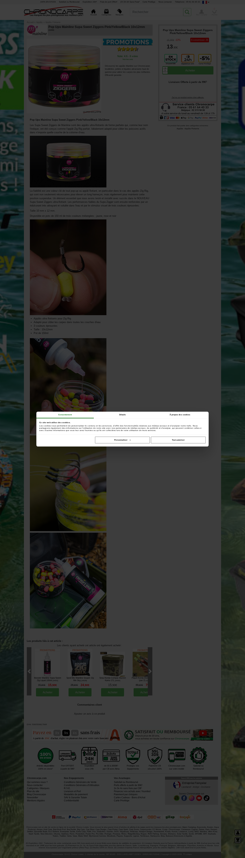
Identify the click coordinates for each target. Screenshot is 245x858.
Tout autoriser (178, 440)
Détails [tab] (122, 415)
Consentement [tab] (65, 415)
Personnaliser (120, 440)
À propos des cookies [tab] (180, 415)
